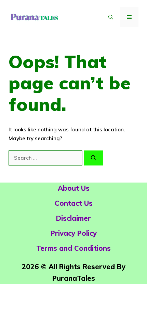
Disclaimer (73, 218)
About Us (74, 188)
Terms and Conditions (73, 248)
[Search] (93, 158)
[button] (111, 17)
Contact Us (74, 203)
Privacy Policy (74, 233)
